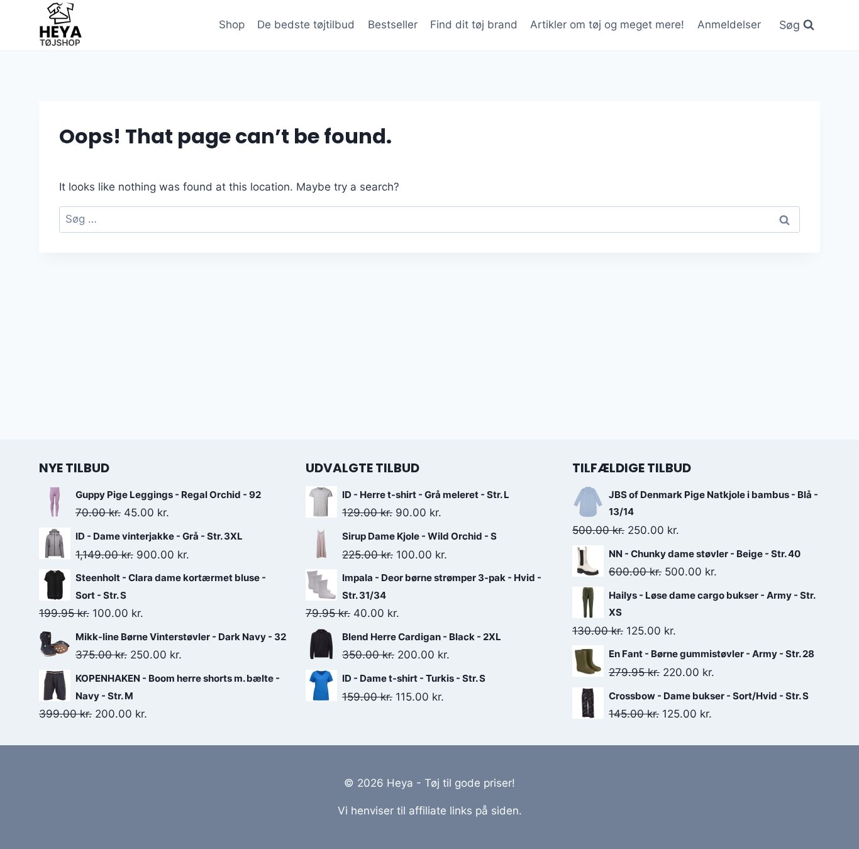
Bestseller (393, 24)
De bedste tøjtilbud (306, 24)
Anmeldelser (729, 24)
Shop (232, 24)
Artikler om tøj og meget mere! (607, 24)
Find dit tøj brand (474, 24)
